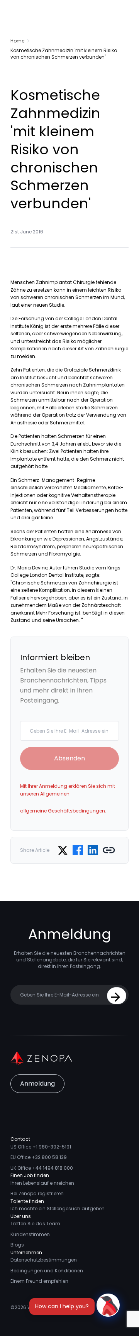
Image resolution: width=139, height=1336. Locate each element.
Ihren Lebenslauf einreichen (42, 1183)
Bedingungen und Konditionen (46, 1270)
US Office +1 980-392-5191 (40, 1146)
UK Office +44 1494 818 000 (41, 1168)
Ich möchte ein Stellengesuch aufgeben (57, 1208)
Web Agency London (51, 1307)
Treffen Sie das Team (35, 1223)
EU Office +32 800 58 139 (38, 1157)
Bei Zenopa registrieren (37, 1193)
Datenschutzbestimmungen (43, 1260)
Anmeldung (37, 1083)
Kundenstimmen (30, 1234)
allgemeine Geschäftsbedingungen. (63, 810)
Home (17, 40)
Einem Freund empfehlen (39, 1281)
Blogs (17, 1244)
